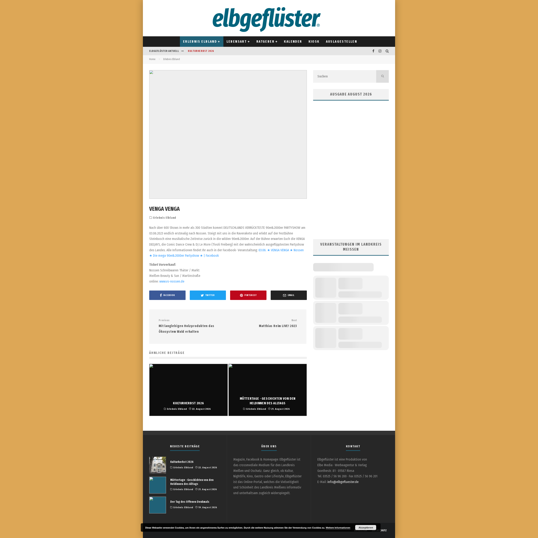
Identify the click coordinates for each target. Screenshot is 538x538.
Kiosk (314, 41)
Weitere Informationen (338, 527)
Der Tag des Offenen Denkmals (189, 502)
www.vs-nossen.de (171, 281)
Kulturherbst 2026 (201, 51)
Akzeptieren (366, 527)
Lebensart (237, 41)
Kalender (293, 41)
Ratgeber (265, 41)
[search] (382, 76)
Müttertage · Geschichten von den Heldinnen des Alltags (192, 482)
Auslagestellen (341, 41)
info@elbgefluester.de (343, 482)
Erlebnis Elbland (200, 41)
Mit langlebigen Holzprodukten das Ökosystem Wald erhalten (186, 326)
